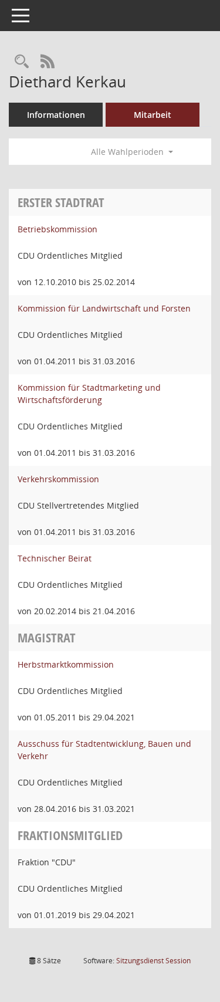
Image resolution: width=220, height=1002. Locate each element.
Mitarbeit (152, 114)
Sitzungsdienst (153, 961)
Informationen (56, 114)
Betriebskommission (57, 229)
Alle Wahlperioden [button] (128, 151)
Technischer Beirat (55, 558)
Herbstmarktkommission (66, 664)
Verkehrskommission (58, 479)
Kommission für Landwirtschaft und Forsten (104, 308)
